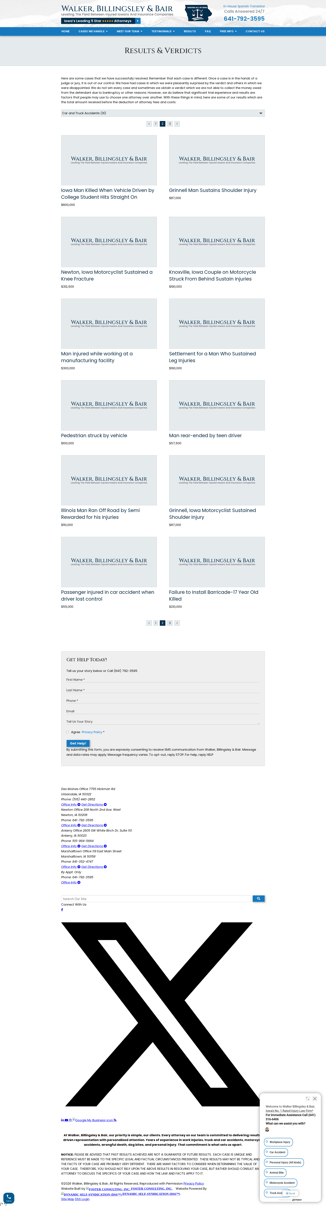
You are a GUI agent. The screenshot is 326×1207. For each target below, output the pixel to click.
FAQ (208, 31)
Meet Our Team (128, 31)
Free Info (227, 31)
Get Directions (92, 804)
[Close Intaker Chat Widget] (315, 1098)
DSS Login (82, 1199)
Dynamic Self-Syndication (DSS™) (151, 1194)
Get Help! (78, 743)
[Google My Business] (93, 1120)
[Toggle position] (307, 1098)
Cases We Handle (92, 31)
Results (190, 31)
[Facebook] (62, 910)
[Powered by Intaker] (297, 1200)
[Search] (258, 898)
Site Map (67, 1199)
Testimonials (162, 31)
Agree (87, 732)
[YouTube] (67, 1120)
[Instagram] (71, 1120)
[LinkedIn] (63, 1120)
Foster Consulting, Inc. (151, 1188)
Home (65, 31)
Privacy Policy (92, 732)
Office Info (69, 804)
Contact (255, 31)
